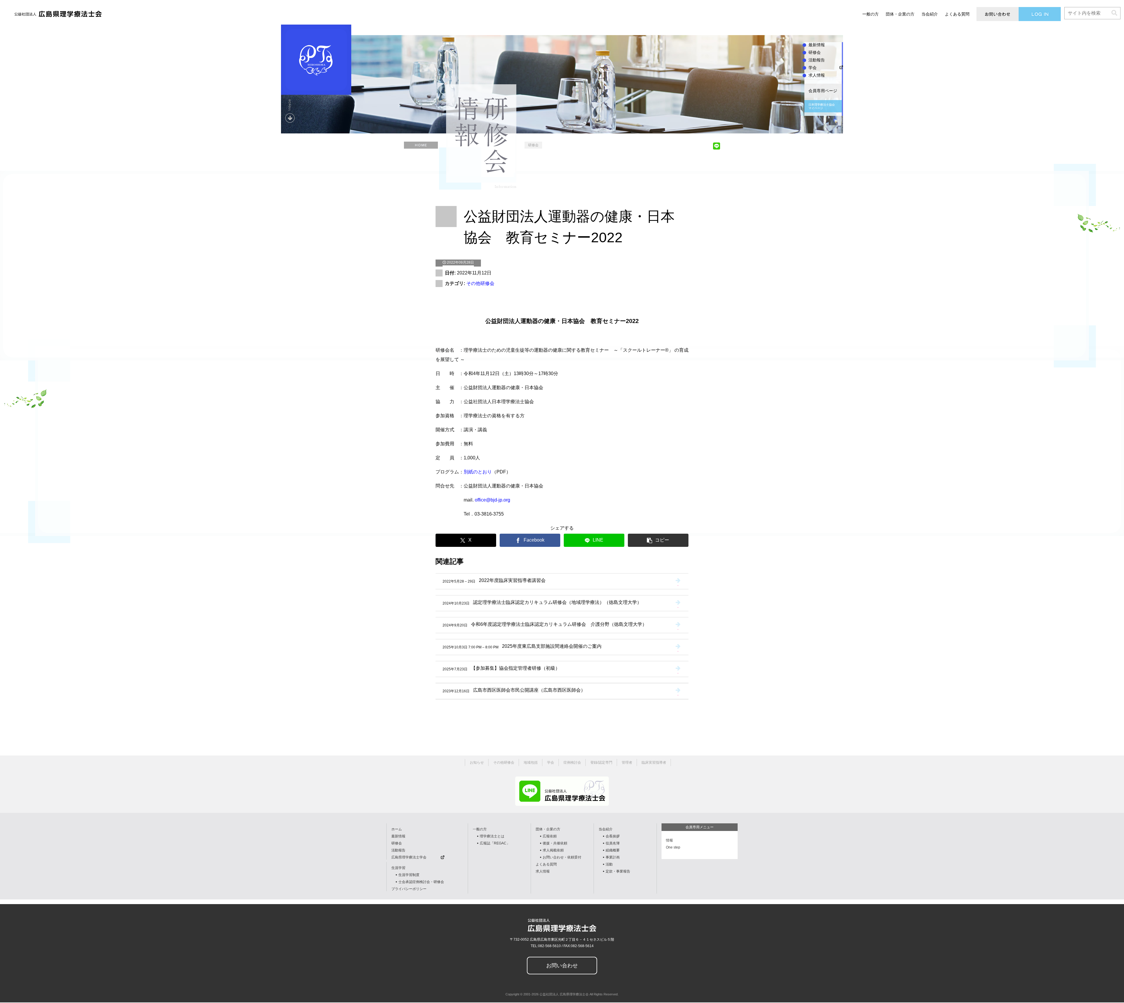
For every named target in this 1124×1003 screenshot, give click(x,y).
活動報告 (398, 850)
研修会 (396, 843)
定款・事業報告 (618, 871)
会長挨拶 (613, 836)
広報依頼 (550, 836)
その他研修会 (480, 283)
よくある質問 (546, 864)
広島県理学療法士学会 (408, 857)
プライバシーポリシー (408, 889)
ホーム (396, 829)
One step (673, 847)
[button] (1114, 13)
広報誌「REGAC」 (495, 843)
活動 (609, 864)
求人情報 (543, 871)
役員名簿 (613, 843)
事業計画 (613, 857)
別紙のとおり (478, 471)
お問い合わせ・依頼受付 (562, 857)
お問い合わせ (562, 965)
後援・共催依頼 (555, 843)
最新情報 (398, 836)
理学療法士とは (492, 836)
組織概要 (613, 850)
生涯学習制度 (408, 875)
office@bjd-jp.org (492, 499)
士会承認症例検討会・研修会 (421, 882)
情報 (669, 840)
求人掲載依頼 (553, 850)
